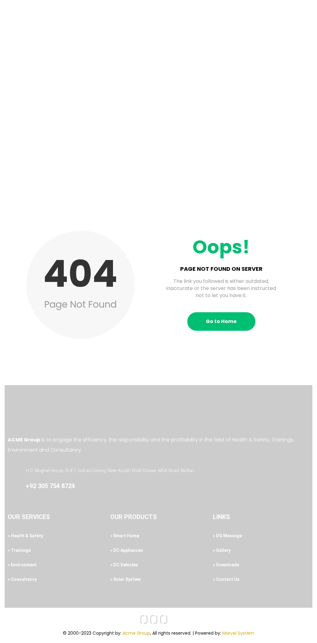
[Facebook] (144, 619)
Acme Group (136, 633)
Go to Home (221, 321)
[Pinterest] (163, 619)
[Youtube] (153, 619)
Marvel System (238, 633)
